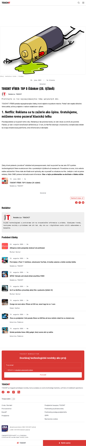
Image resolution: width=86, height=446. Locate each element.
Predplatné (5, 415)
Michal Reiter (15, 252)
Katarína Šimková (16, 322)
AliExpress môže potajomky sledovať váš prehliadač (27, 248)
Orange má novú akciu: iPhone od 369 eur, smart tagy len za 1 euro (32, 304)
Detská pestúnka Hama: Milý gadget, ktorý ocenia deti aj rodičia (31, 332)
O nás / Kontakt (7, 405)
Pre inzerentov (7, 409)
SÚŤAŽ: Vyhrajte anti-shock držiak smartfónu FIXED (27, 276)
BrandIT (4, 412)
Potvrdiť (43, 375)
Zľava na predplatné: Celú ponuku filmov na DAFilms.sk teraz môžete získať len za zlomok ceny (42, 318)
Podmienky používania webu (54, 409)
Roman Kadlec (15, 308)
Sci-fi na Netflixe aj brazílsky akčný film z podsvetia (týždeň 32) (31, 290)
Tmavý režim (6, 399)
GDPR (46, 415)
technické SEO (7, 437)
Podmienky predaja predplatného (56, 412)
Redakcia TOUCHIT (15, 94)
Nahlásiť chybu (76, 198)
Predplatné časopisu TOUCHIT (55, 405)
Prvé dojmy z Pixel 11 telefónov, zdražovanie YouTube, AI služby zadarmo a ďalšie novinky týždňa (43, 262)
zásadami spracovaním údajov (24, 370)
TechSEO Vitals (23, 437)
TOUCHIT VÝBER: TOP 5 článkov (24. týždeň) (25, 183)
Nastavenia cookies (51, 419)
